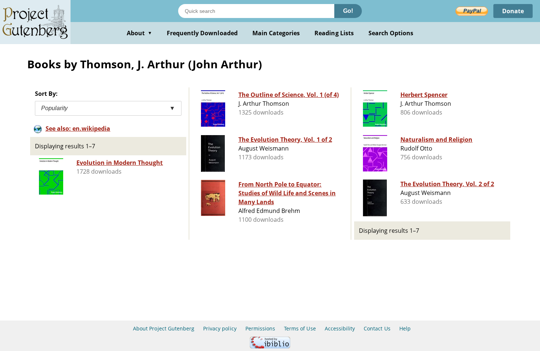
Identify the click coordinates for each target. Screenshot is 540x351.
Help (405, 328)
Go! (348, 11)
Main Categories (276, 33)
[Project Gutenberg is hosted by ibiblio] (270, 346)
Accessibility (340, 328)
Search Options (391, 33)
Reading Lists (334, 33)
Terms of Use (300, 328)
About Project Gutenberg (163, 328)
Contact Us (377, 328)
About (139, 33)
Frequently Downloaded (202, 33)
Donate (513, 11)
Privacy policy (220, 328)
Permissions (260, 328)
